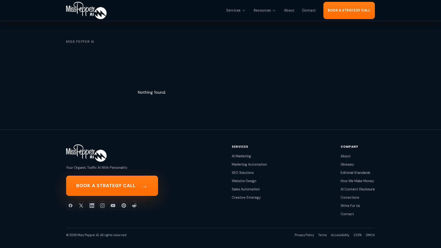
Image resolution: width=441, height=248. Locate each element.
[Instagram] (102, 205)
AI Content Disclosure (358, 189)
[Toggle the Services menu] (243, 10)
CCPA (358, 235)
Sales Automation (246, 189)
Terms (322, 235)
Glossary (347, 164)
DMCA (370, 235)
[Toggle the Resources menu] (274, 10)
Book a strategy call (112, 185)
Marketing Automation (249, 164)
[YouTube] (113, 205)
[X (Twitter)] (81, 205)
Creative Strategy (246, 197)
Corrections (350, 197)
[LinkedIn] (92, 205)
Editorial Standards (355, 172)
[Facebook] (70, 205)
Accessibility (340, 235)
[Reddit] (134, 205)
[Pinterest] (123, 205)
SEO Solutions (243, 172)
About (346, 156)
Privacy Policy (304, 235)
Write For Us (350, 205)
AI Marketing (241, 156)
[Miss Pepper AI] (86, 10)
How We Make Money (357, 181)
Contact (347, 214)
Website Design (244, 181)
